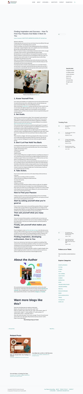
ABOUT (38, 2)
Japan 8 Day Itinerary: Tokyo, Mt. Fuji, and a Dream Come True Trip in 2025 (70, 241)
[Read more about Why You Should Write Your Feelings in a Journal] (20, 345)
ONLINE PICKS (69, 2)
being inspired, (25, 106)
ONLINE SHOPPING (62, 286)
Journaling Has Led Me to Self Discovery (42, 353)
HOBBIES (22, 375)
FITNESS (60, 269)
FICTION (60, 267)
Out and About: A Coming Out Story (19, 373)
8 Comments (12, 375)
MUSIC (59, 282)
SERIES (59, 293)
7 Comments (34, 354)
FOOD (59, 271)
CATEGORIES (45, 2)
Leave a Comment (18, 38)
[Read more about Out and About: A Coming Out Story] (20, 366)
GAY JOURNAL (40, 354)
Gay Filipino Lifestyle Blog (49, 389)
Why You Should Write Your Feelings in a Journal (20, 355)
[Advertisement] (41, 13)
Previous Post (11, 328)
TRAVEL (60, 297)
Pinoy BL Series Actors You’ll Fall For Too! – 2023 (70, 147)
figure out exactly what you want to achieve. (23, 123)
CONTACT (61, 2)
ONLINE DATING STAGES (63, 284)
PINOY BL (12, 376)
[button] (48, 2)
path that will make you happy (32, 230)
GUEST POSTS (54, 2)
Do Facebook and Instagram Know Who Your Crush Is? (69, 233)
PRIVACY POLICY (64, 389)
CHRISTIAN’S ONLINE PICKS (63, 390)
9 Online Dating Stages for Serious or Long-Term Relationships (70, 140)
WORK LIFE (37, 38)
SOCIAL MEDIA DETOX (63, 295)
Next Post (52, 328)
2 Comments (12, 357)
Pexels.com (37, 94)
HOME (33, 2)
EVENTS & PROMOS (62, 265)
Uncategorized (61, 299)
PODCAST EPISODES (63, 291)
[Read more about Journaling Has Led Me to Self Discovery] (42, 344)
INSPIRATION (32, 38)
